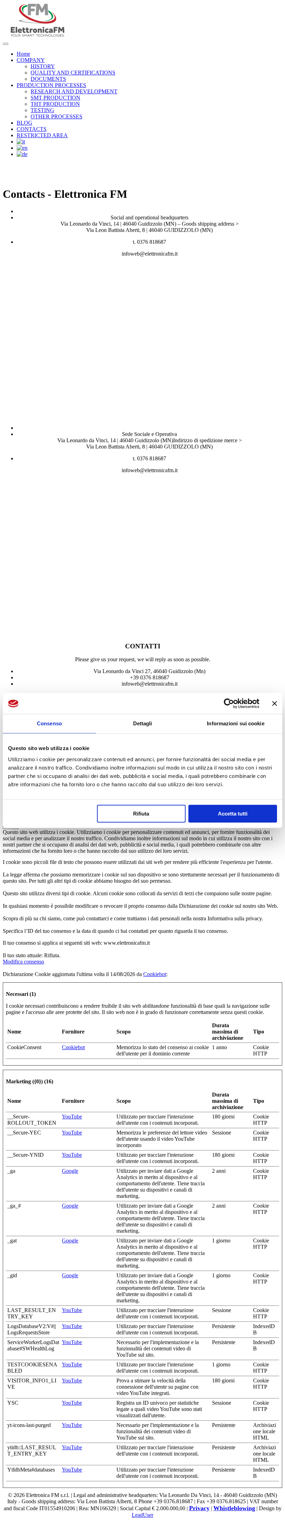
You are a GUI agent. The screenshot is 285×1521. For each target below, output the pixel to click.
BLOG (24, 123)
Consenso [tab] (49, 723)
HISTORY (43, 66)
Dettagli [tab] (142, 723)
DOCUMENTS (48, 79)
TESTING (42, 110)
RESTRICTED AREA (42, 135)
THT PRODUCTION (55, 104)
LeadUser (142, 1515)
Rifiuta (141, 814)
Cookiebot (154, 974)
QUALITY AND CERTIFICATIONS (73, 73)
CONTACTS (32, 129)
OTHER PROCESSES (56, 116)
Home (23, 54)
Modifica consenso (23, 962)
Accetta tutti (232, 814)
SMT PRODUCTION (55, 98)
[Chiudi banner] (274, 703)
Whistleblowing (234, 1508)
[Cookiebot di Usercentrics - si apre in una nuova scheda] (228, 703)
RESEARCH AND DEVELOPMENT (74, 91)
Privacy (199, 1508)
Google (70, 1171)
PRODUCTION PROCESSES (51, 85)
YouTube (72, 1117)
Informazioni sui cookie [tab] (235, 723)
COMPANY (31, 60)
